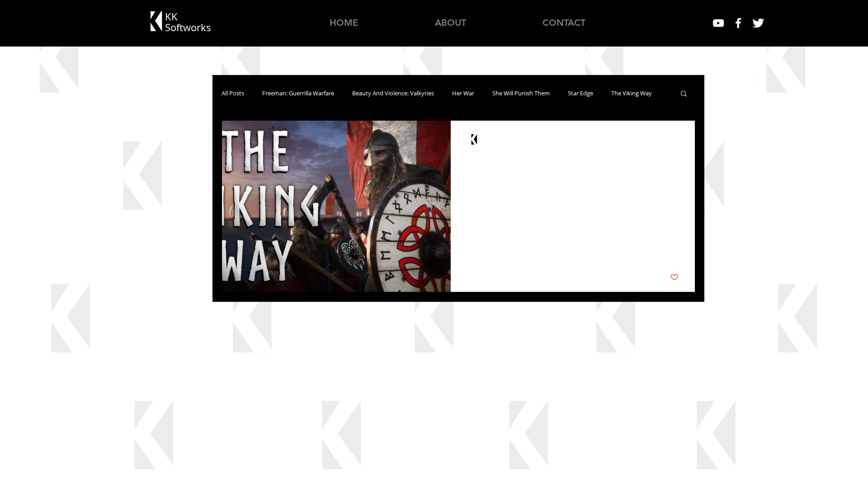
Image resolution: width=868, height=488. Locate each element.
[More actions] (677, 139)
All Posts (233, 93)
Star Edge (580, 93)
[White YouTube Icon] (718, 23)
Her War (463, 93)
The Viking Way (631, 93)
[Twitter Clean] (758, 23)
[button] (683, 94)
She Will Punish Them (521, 93)
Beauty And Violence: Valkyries (393, 93)
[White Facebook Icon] (738, 23)
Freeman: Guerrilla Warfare (298, 93)
